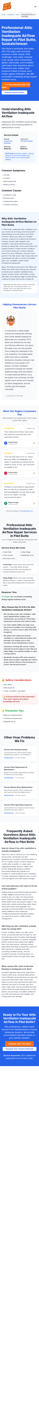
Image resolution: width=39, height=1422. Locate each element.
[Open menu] (35, 6)
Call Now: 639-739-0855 (19, 1044)
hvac (17, 14)
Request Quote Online (14, 92)
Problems (11, 14)
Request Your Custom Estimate (19, 1049)
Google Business (27, 511)
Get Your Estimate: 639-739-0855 (16, 86)
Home (4, 14)
